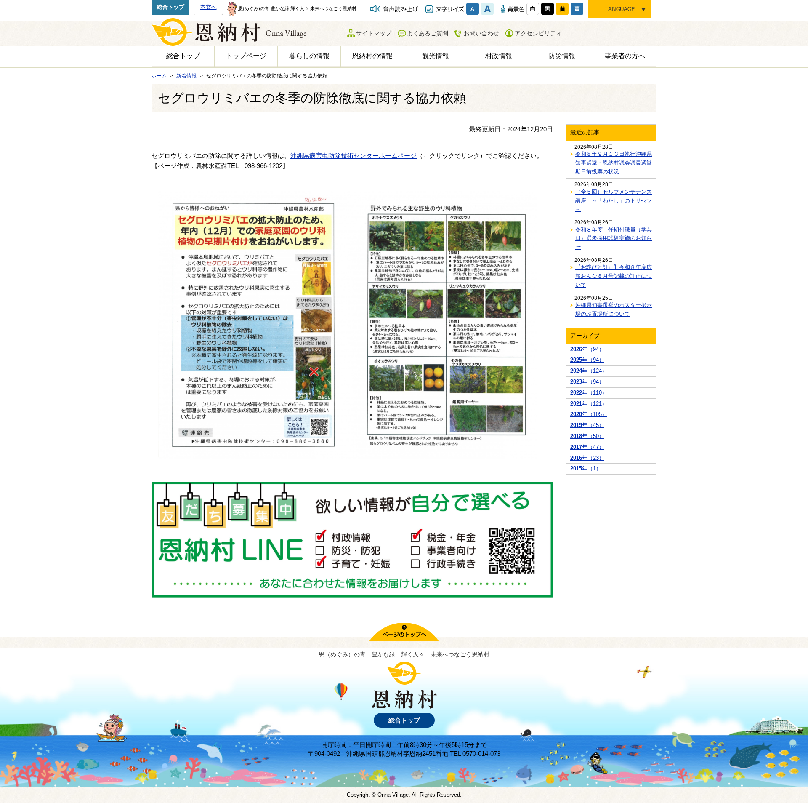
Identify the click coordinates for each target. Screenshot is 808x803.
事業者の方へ (625, 55)
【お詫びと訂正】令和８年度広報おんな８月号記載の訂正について (613, 276)
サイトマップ (373, 33)
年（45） (587, 425)
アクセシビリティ (538, 33)
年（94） (587, 349)
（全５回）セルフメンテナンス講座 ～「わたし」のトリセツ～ (613, 201)
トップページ (246, 55)
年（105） (588, 414)
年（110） (588, 392)
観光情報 (435, 55)
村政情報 (498, 55)
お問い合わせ (481, 33)
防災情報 (561, 55)
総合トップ (170, 7)
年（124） (588, 371)
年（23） (587, 458)
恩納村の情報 (372, 55)
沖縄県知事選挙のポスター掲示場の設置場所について (613, 309)
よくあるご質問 (427, 33)
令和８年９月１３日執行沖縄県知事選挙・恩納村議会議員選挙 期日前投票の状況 (613, 163)
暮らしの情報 (309, 55)
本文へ (208, 7)
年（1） (585, 468)
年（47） (587, 447)
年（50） (587, 436)
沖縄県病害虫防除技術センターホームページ (353, 155)
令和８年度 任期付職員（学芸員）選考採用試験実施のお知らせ (613, 239)
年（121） (588, 403)
